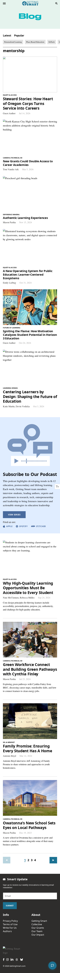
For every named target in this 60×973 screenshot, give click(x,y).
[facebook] (3, 959)
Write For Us (10, 927)
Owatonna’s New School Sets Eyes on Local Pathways (29, 825)
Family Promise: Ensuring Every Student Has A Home (27, 748)
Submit (10, 905)
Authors (7, 931)
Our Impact (37, 934)
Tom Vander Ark (11, 169)
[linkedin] (11, 959)
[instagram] (7, 959)
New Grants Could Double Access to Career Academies (28, 163)
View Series (14, 514)
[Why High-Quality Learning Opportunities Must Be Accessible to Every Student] (30, 558)
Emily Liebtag (9, 282)
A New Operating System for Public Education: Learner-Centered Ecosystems (27, 274)
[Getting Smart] (30, 3)
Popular (19, 35)
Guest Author (9, 113)
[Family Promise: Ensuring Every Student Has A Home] (30, 721)
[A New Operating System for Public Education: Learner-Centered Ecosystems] (30, 247)
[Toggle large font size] (57, 486)
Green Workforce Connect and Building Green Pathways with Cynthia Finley (30, 669)
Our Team (36, 931)
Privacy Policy (10, 920)
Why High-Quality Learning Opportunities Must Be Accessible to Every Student (28, 588)
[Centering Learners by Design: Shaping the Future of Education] (30, 367)
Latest (7, 35)
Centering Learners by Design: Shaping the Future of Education (30, 397)
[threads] (16, 959)
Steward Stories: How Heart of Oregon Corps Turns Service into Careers (28, 103)
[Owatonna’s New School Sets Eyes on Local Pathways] (30, 798)
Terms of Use (10, 924)
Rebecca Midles (27, 597)
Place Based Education (35, 42)
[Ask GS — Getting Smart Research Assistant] (52, 965)
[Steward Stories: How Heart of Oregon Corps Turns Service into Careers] (30, 74)
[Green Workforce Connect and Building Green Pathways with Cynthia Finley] (30, 639)
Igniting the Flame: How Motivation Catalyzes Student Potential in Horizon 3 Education (30, 334)
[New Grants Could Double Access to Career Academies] (30, 137)
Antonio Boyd (9, 755)
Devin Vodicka (23, 406)
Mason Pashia (9, 222)
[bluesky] (21, 959)
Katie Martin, (9, 406)
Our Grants (37, 927)
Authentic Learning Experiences (25, 218)
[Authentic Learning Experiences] (30, 194)
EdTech (52, 42)
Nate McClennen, (11, 597)
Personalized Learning (13, 42)
